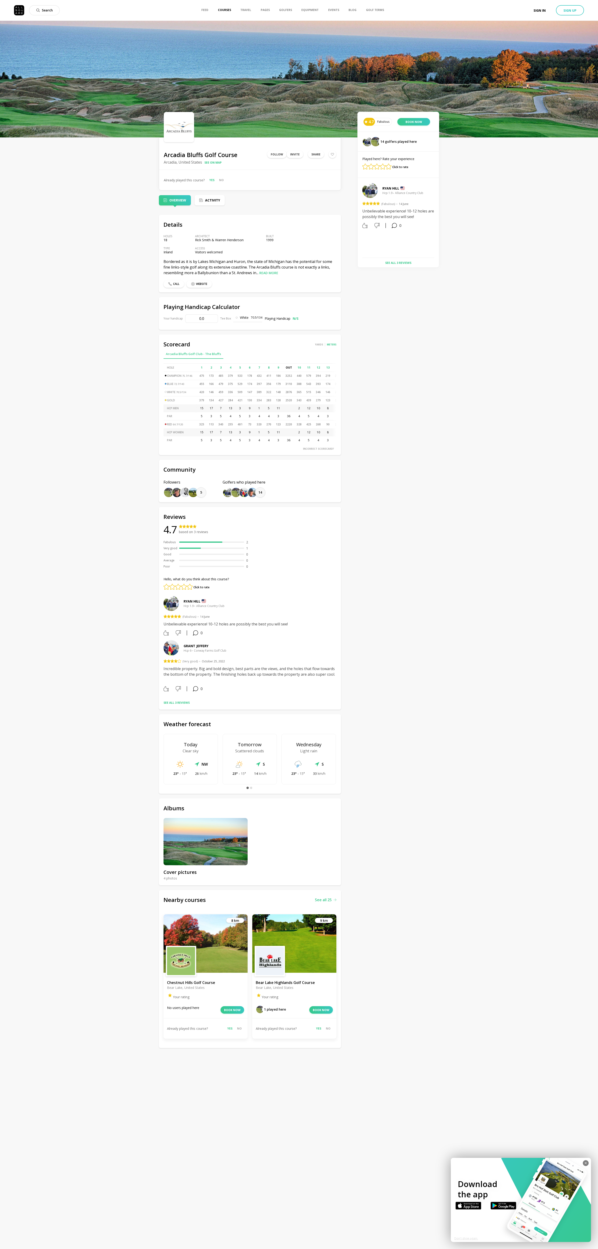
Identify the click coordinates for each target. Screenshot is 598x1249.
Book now (232, 1010)
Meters (331, 344)
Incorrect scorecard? (318, 448)
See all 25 (323, 899)
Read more (268, 273)
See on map (213, 163)
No (221, 180)
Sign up (570, 10)
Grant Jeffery (196, 646)
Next (437, 218)
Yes (211, 180)
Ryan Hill (192, 601)
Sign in (540, 10)
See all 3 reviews (177, 703)
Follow (277, 154)
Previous (358, 218)
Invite (295, 154)
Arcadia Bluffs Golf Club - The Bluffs (193, 354)
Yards (319, 344)
